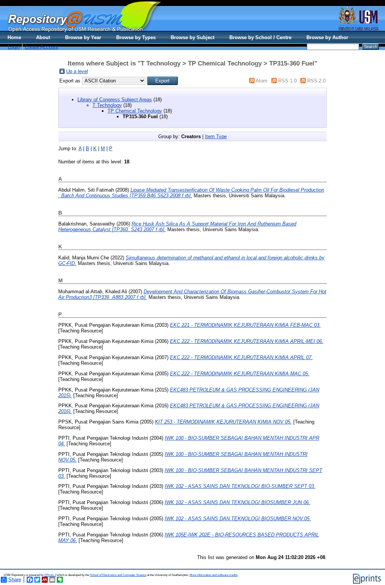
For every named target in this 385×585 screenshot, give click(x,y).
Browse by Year (83, 37)
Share (14, 579)
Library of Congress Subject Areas (114, 99)
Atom (261, 81)
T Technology (107, 105)
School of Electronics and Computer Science (118, 575)
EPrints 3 (50, 575)
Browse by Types (136, 37)
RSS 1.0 (287, 81)
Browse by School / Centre (260, 37)
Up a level (77, 71)
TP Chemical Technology (135, 111)
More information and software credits (213, 575)
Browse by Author (327, 37)
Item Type (216, 136)
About (43, 37)
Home (14, 37)
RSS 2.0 (316, 81)
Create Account (41, 47)
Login (14, 47)
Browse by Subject (192, 37)
